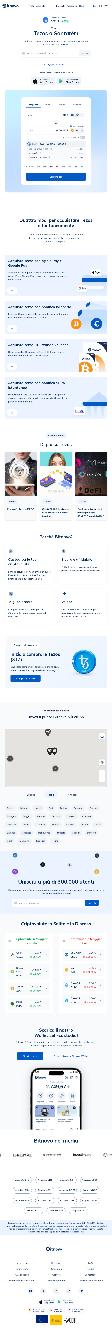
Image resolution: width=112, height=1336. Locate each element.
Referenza (56, 1263)
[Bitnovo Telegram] (81, 1291)
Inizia (85, 53)
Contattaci (90, 1274)
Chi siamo (56, 1268)
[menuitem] (30, 6)
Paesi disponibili (56, 1280)
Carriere (56, 1274)
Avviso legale (22, 1274)
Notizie (90, 1268)
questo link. (78, 1231)
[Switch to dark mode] (94, 5)
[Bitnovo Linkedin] (56, 1291)
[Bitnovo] (11, 6)
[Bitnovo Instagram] (31, 1291)
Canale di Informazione (90, 1280)
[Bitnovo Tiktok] (69, 1291)
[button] (100, 6)
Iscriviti (92, 902)
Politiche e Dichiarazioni (22, 1280)
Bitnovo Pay (22, 1263)
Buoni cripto (22, 1268)
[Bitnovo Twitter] (43, 1291)
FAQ (90, 1263)
